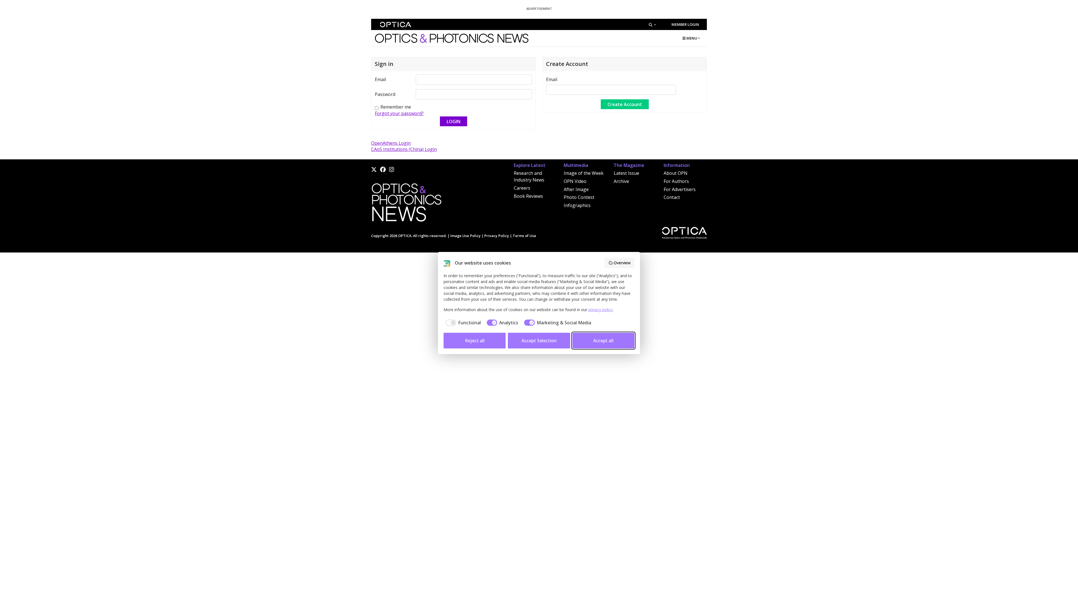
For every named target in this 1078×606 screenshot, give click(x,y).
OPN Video (575, 181)
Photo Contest (579, 197)
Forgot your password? (399, 113)
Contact (672, 197)
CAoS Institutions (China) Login (404, 149)
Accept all (603, 341)
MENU (691, 38)
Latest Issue (626, 173)
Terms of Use (524, 235)
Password (385, 94)
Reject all (475, 341)
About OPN (676, 173)
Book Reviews (528, 196)
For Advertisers (680, 189)
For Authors (676, 181)
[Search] (652, 25)
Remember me (395, 107)
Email (380, 79)
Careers (522, 188)
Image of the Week (584, 173)
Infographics (577, 205)
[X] (374, 169)
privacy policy (600, 309)
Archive (621, 181)
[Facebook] (383, 169)
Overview (622, 262)
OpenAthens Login (391, 143)
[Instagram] (391, 169)
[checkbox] (462, 322)
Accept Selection (539, 341)
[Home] (406, 204)
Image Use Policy (465, 235)
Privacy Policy (496, 235)
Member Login (685, 24)
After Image (576, 189)
